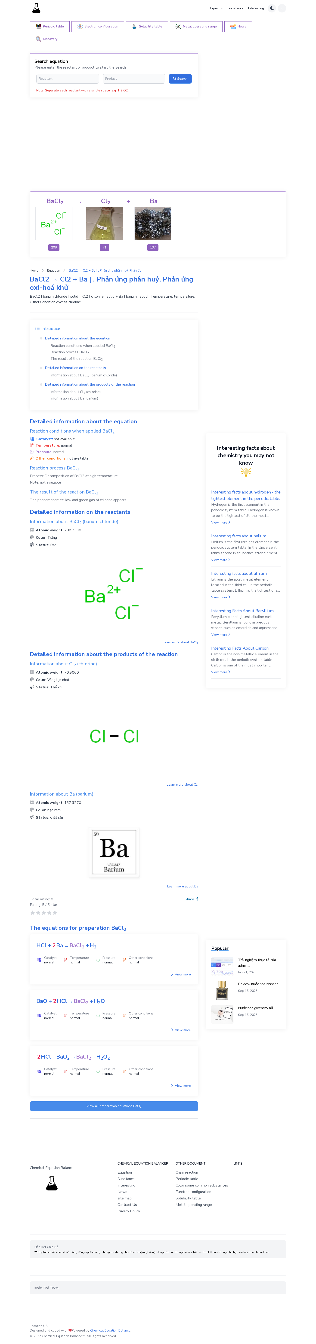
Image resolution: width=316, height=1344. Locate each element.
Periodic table (187, 1178)
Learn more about (180, 642)
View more (182, 974)
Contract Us (127, 1204)
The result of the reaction (76, 358)
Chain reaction (187, 1172)
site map (125, 1198)
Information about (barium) (74, 398)
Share (190, 899)
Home (34, 270)
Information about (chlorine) (75, 391)
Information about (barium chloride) (83, 375)
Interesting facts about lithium (238, 573)
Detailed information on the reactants (75, 367)
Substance (236, 8)
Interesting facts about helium (238, 536)
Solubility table (188, 1198)
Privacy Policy (129, 1211)
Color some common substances (202, 1185)
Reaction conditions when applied (82, 345)
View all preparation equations (114, 1106)
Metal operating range (194, 1204)
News (122, 1191)
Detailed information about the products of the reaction (90, 384)
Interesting (256, 8)
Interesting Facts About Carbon (240, 648)
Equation (216, 8)
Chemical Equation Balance (110, 1330)
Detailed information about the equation (77, 338)
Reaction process (69, 352)
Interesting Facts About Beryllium (242, 611)
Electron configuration (193, 1191)
